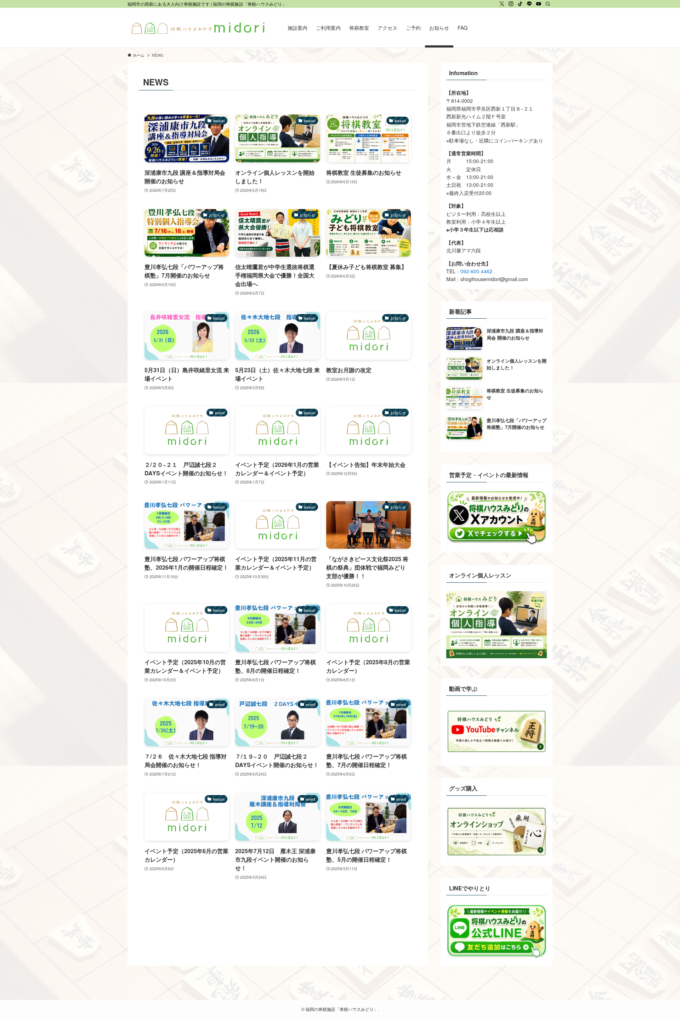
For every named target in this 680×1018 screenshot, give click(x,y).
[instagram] (511, 4)
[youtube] (538, 4)
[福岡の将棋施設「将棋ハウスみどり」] (198, 27)
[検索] (547, 4)
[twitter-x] (501, 4)
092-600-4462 (476, 271)
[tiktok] (520, 4)
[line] (529, 4)
